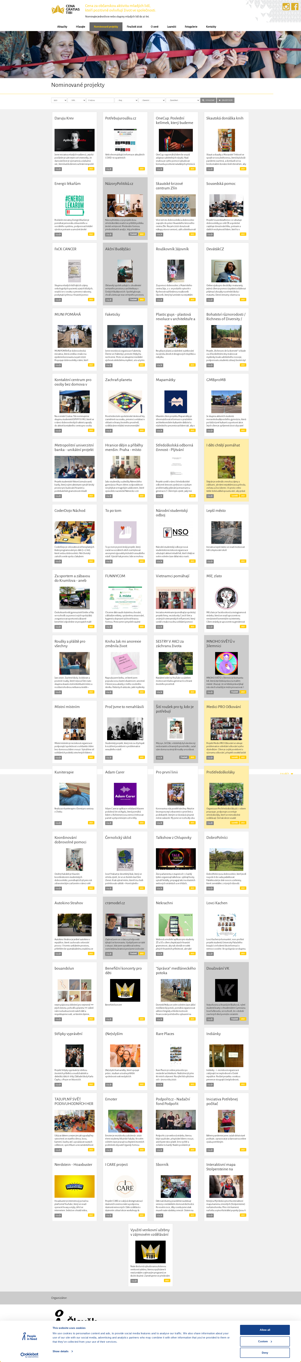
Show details (60, 1351)
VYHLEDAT (209, 100)
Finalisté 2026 (134, 26)
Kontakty (211, 26)
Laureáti (171, 26)
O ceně (154, 26)
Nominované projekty (106, 26)
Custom (263, 1341)
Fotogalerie (191, 26)
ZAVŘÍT (285, 774)
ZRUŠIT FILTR (226, 100)
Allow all (265, 1329)
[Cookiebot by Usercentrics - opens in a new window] (29, 1355)
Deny (265, 1352)
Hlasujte (80, 26)
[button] (22, 54)
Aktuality (62, 26)
